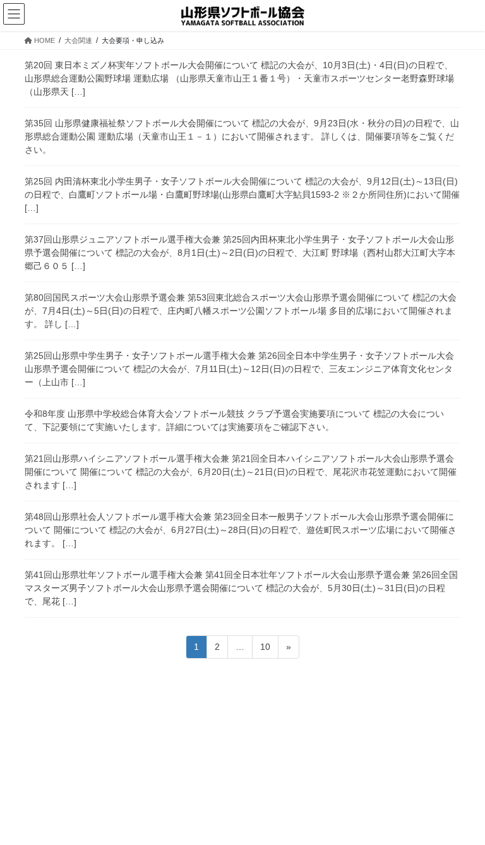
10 (265, 650)
